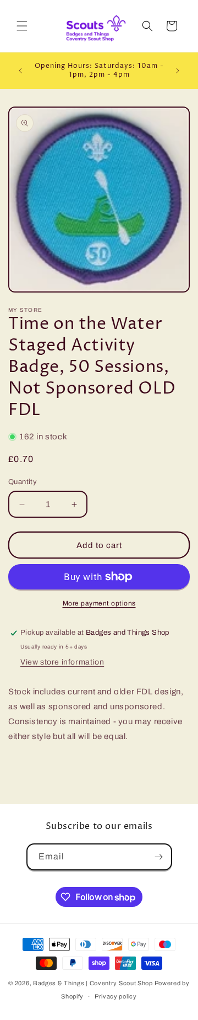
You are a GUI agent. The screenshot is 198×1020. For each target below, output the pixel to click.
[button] (22, 26)
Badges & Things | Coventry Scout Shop (93, 983)
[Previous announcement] (20, 71)
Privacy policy (116, 996)
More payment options (99, 603)
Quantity (22, 482)
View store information (62, 662)
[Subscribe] (159, 856)
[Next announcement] (178, 71)
